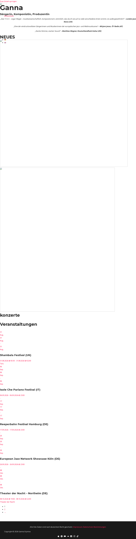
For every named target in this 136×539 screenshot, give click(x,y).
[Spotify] (4, 12)
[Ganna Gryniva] (3, 8)
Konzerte (7, 19)
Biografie (8, 22)
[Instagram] (17, 12)
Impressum (77, 527)
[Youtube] (7, 12)
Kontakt (7, 33)
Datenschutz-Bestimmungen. (94, 527)
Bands (6, 27)
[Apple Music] (1, 12)
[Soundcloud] (68, 536)
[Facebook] (14, 12)
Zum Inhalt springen (8, 1)
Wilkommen (9, 16)
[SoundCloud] (10, 12)
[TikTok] (20, 12)
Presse (7, 30)
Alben (6, 24)
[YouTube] (65, 536)
